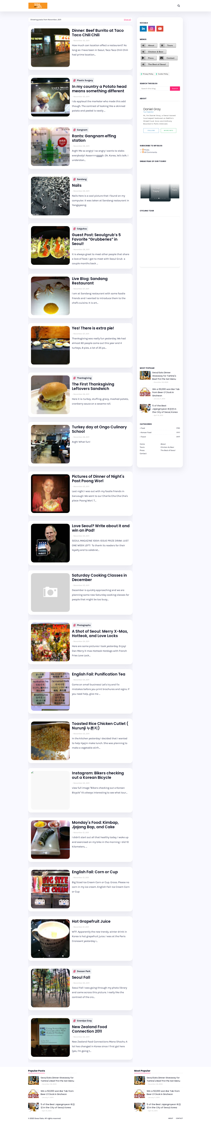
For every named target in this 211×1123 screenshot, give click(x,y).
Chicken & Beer (155, 52)
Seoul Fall (81, 977)
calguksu (82, 228)
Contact (170, 58)
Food (160, 428)
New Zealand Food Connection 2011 (89, 1029)
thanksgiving (84, 378)
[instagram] (151, 29)
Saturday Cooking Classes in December (99, 577)
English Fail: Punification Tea (98, 674)
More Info (168, 130)
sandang (82, 179)
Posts (146, 150)
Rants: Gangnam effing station (94, 138)
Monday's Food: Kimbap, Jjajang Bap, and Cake (95, 824)
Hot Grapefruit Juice (91, 921)
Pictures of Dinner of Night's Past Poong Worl (98, 478)
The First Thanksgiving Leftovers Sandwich (93, 386)
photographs (84, 625)
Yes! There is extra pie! (93, 328)
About (151, 45)
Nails (77, 185)
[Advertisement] (148, 317)
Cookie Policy (163, 74)
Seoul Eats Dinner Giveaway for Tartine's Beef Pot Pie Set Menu (164, 375)
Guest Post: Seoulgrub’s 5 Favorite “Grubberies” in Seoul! (96, 239)
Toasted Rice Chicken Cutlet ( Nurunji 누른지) (100, 725)
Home (142, 444)
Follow (151, 130)
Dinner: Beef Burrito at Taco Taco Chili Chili (98, 32)
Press (151, 58)
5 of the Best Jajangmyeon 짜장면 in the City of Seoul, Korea (165, 409)
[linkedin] (143, 29)
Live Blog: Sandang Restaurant (90, 281)
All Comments (150, 152)
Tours (170, 45)
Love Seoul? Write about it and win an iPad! (101, 528)
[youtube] (159, 29)
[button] (154, 198)
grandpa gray (84, 1020)
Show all (127, 19)
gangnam (82, 129)
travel (160, 437)
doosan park (83, 971)
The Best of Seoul (157, 64)
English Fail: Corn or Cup (95, 872)
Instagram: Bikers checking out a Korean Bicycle (98, 775)
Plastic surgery (85, 80)
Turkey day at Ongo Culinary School (99, 429)
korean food (160, 432)
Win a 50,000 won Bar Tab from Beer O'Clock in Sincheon (166, 392)
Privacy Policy (148, 74)
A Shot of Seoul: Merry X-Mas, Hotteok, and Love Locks (100, 633)
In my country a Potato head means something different (99, 88)
